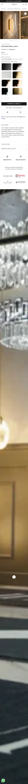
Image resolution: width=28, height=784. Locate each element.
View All (3, 8)
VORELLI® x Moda (5, 44)
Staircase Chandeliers (13, 8)
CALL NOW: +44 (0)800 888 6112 (14, 107)
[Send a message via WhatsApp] (3, 780)
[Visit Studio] (20, 112)
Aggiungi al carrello (14, 103)
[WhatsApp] (7, 112)
